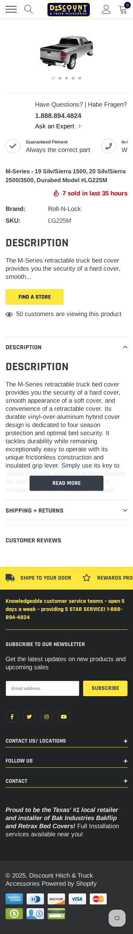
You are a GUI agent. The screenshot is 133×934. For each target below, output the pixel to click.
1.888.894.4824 (58, 115)
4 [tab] (73, 78)
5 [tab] (79, 78)
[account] (106, 9)
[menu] (11, 9)
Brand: (15, 208)
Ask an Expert (55, 126)
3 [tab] (66, 78)
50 (19, 313)
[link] (12, 716)
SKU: (13, 220)
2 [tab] (59, 78)
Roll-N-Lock (64, 208)
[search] (28, 9)
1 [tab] (53, 78)
